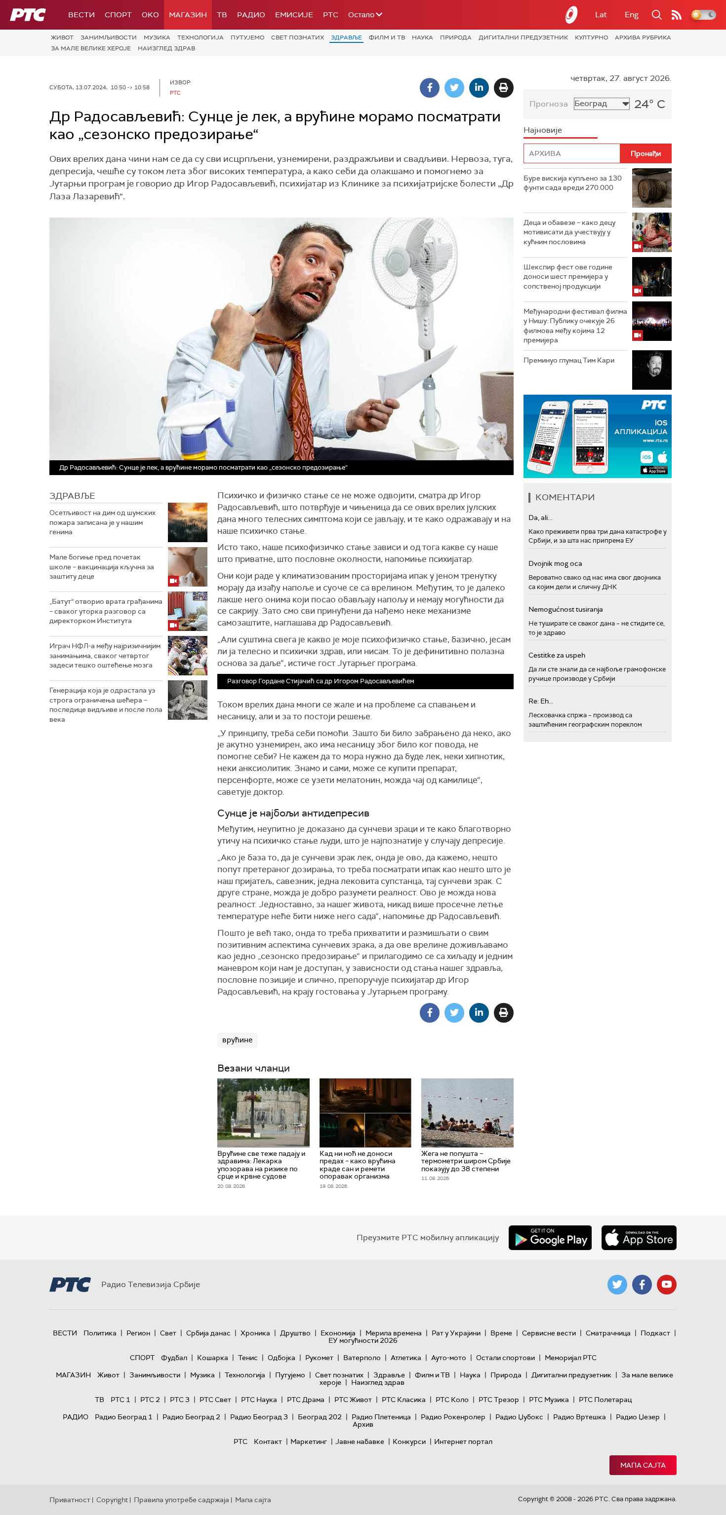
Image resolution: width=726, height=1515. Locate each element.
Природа (456, 37)
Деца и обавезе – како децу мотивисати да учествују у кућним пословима (569, 232)
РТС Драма (305, 1399)
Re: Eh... (540, 701)
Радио (251, 15)
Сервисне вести (549, 1333)
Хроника (255, 1333)
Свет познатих (297, 37)
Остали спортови (505, 1357)
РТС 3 (180, 1399)
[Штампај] (504, 88)
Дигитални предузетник (523, 37)
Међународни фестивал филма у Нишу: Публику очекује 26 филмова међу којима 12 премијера (575, 326)
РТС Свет (215, 1399)
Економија (338, 1333)
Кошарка (212, 1357)
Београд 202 (320, 1416)
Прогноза (548, 104)
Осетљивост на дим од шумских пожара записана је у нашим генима (102, 522)
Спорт (118, 15)
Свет (168, 1333)
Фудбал (174, 1357)
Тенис (248, 1357)
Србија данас (208, 1333)
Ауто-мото (448, 1357)
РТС (330, 15)
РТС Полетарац (605, 1399)
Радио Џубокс (519, 1416)
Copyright (112, 1499)
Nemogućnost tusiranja (565, 609)
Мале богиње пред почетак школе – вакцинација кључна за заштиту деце (101, 567)
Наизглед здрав (166, 48)
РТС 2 (150, 1399)
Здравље (346, 37)
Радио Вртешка (579, 1416)
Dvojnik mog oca (555, 563)
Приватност (69, 1499)
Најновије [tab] (543, 130)
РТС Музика (549, 1399)
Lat (601, 14)
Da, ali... (540, 517)
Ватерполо (362, 1357)
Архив (363, 1424)
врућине (237, 1040)
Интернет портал (463, 1441)
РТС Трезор (499, 1399)
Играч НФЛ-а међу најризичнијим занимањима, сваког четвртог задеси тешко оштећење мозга (105, 655)
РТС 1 (120, 1399)
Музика (157, 37)
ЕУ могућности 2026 (363, 1340)
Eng (632, 14)
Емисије (294, 15)
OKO (150, 15)
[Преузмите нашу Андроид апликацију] (550, 1237)
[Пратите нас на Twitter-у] (617, 1284)
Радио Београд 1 (124, 1416)
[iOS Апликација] (598, 436)
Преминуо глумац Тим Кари (569, 360)
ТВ (222, 15)
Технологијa (200, 37)
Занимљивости (109, 37)
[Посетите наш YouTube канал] (667, 1284)
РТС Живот (353, 1399)
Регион (138, 1333)
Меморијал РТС (571, 1357)
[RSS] (676, 15)
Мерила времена (393, 1333)
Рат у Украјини (456, 1333)
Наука (422, 37)
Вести (81, 15)
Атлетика (406, 1357)
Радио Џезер (638, 1416)
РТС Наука (259, 1399)
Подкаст (655, 1333)
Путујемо (247, 37)
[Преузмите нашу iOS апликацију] (639, 1237)
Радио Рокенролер (453, 1416)
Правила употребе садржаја (181, 1499)
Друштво (295, 1333)
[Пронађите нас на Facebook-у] (642, 1284)
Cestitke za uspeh (556, 655)
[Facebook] (430, 88)
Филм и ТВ (387, 37)
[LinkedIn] (479, 88)
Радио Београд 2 (191, 1416)
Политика (100, 1333)
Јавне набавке (359, 1441)
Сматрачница (608, 1333)
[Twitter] (454, 88)
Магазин (188, 15)
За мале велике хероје (91, 48)
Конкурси (409, 1441)
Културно (591, 37)
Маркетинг (308, 1441)
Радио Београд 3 (259, 1416)
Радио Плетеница (381, 1416)
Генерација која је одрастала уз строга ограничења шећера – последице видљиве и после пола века (105, 705)
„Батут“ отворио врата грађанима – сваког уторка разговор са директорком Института (105, 611)
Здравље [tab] (72, 496)
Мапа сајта (643, 1465)
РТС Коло (452, 1399)
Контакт (268, 1441)
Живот (62, 37)
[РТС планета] (572, 15)
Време (501, 1333)
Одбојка (281, 1357)
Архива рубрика (643, 37)
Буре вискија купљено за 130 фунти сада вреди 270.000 (573, 183)
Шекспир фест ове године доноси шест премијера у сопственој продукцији (568, 276)
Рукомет (319, 1357)
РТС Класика (404, 1399)
